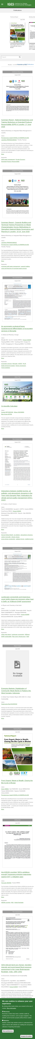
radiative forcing (20, 539)
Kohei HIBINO (5, 789)
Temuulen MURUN (6, 882)
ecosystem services (6, 363)
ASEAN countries (5, 902)
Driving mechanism (21, 365)
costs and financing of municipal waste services (14, 268)
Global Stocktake (18, 902)
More (2, 154)
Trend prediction (5, 367)
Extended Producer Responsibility (10, 161)
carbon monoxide (6, 537)
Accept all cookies (26, 1036)
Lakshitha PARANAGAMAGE (9, 140)
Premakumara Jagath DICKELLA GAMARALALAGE (15, 137)
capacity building (25, 266)
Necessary (7, 1011)
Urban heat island (6, 634)
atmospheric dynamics (27, 535)
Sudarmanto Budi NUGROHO (9, 704)
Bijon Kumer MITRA (6, 414)
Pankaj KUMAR (27, 340)
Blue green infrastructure (19, 636)
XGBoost (27, 634)
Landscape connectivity (17, 634)
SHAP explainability (6, 636)
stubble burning (29, 539)
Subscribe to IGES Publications (25, 64)
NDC (12, 902)
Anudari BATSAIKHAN (7, 412)
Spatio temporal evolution (8, 365)
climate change (15, 537)
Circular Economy (20, 159)
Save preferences (8, 1031)
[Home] (19, 4)
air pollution (17, 535)
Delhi (27, 636)
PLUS (24, 363)
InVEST (20, 363)
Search (20, 56)
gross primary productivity (8, 539)
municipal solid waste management (10, 266)
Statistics (6, 1020)
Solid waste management (8, 159)
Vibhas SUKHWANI (19, 412)
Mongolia (14, 363)
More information (11, 1008)
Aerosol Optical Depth (7, 535)
